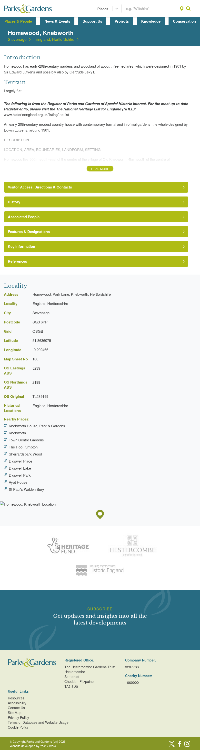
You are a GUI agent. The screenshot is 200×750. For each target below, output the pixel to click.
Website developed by (33, 746)
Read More (100, 169)
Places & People (18, 21)
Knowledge (150, 21)
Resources (16, 698)
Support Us (92, 21)
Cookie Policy (18, 727)
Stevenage (17, 39)
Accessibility (17, 702)
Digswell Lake (20, 468)
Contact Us (16, 707)
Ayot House (18, 482)
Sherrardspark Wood (25, 453)
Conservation (184, 21)
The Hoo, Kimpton (23, 446)
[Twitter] (172, 744)
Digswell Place (20, 461)
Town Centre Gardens (26, 439)
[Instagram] (187, 744)
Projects (122, 21)
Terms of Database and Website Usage (38, 722)
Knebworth (17, 432)
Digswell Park (20, 475)
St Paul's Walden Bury (26, 489)
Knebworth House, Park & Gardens (37, 425)
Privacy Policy (18, 717)
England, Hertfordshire (54, 39)
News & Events (57, 21)
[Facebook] (179, 744)
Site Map (14, 712)
